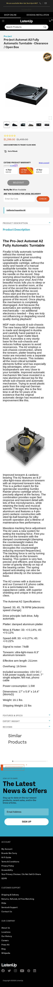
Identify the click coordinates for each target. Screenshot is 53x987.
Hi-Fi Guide (6, 857)
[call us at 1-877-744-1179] (41, 3)
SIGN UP (26, 822)
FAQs (3, 903)
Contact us (46, 3)
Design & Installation (38, 15)
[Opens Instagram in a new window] (16, 970)
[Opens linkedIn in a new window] (35, 970)
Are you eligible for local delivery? (22, 194)
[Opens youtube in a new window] (23, 970)
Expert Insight (11, 721)
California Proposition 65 (16, 210)
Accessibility (7, 870)
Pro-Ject (8, 36)
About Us (5, 928)
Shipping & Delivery (10, 895)
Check (43, 199)
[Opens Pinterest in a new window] (29, 970)
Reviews (7, 727)
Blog (3, 949)
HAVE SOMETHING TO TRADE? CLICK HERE (20, 145)
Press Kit (5, 945)
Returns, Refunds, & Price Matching (17, 899)
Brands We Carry (9, 853)
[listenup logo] (26, 21)
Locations (6, 932)
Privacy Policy (7, 866)
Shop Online (10, 15)
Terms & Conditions (10, 862)
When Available (15, 190)
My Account (6, 849)
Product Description (15, 223)
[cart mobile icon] (50, 21)
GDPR (4, 878)
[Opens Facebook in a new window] (3, 970)
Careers (5, 940)
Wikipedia (5, 953)
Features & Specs (13, 715)
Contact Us (6, 912)
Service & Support (9, 907)
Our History (6, 936)
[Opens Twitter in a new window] (10, 970)
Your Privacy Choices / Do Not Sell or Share (21, 874)
